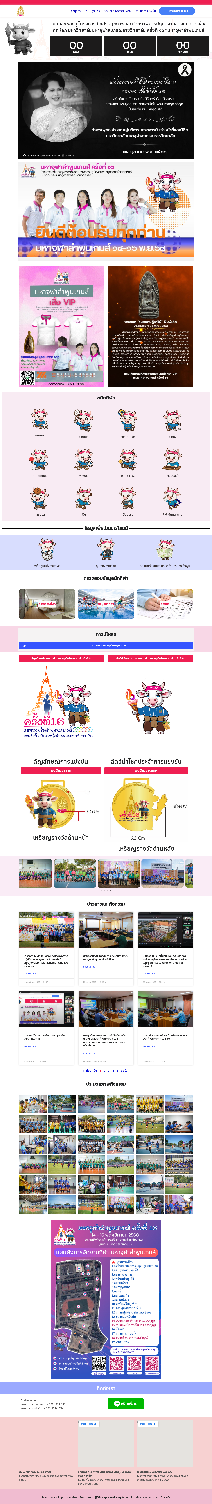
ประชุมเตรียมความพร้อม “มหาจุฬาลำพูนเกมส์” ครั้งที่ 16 (45, 1037)
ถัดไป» (125, 1071)
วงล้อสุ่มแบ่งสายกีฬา (47, 565)
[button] (23, 874)
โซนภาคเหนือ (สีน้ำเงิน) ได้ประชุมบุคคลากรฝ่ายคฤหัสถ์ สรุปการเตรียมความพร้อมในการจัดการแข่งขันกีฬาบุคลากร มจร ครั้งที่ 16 (165, 961)
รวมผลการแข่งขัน (146, 11)
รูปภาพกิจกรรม (106, 565)
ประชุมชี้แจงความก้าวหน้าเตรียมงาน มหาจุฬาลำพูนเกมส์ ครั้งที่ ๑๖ (165, 1037)
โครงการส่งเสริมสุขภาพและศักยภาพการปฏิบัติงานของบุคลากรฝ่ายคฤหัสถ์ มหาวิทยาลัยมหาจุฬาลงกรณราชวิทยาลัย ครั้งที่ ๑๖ (46, 961)
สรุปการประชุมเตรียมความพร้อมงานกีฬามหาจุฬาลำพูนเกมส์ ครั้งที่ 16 (105, 957)
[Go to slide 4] (110, 890)
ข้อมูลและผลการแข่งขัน (117, 11)
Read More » (30, 973)
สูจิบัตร (96, 11)
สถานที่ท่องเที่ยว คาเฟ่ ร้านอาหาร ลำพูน (165, 565)
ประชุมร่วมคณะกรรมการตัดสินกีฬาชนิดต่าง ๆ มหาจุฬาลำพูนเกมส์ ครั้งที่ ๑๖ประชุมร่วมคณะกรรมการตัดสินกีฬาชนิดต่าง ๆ (104, 1040)
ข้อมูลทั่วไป (77, 11)
